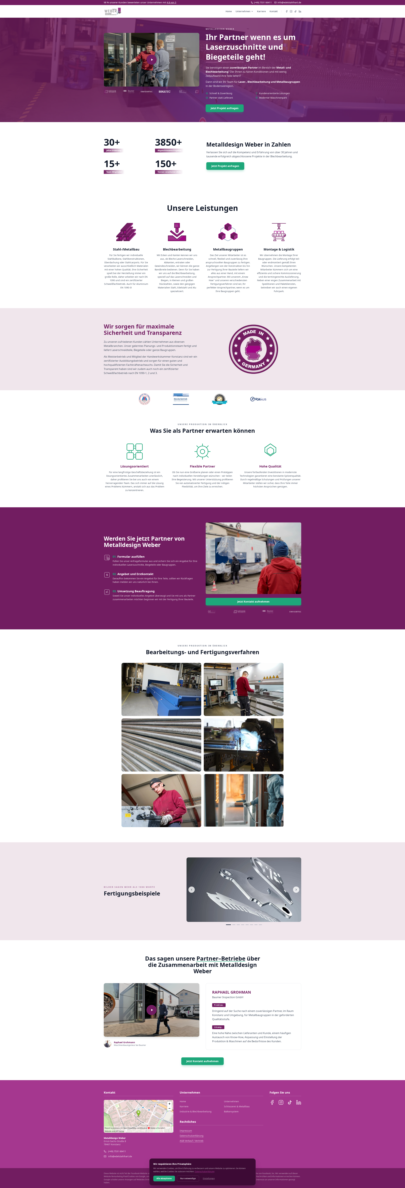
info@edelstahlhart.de (289, 2)
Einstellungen (209, 1178)
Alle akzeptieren (164, 1178)
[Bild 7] (256, 924)
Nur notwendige (188, 1178)
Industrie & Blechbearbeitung (196, 1111)
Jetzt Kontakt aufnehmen (253, 601)
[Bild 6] (251, 924)
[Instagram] (291, 11)
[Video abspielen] (151, 60)
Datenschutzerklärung (191, 1135)
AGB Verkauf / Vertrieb (191, 1140)
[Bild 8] (260, 924)
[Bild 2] (233, 924)
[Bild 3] (238, 924)
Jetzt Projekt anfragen (225, 108)
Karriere (261, 11)
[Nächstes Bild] (296, 889)
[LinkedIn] (300, 11)
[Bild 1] (228, 924)
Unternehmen (243, 11)
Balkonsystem (231, 1111)
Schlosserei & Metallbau (237, 1106)
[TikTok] (295, 11)
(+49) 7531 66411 (263, 2)
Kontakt (274, 11)
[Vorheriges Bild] (191, 889)
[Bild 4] (242, 924)
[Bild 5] (247, 924)
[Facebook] (286, 11)
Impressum (186, 1130)
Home (229, 11)
